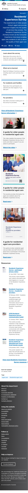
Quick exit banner (6, 419)
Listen (5, 45)
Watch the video (9, 147)
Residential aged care (16, 377)
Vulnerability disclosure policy (9, 425)
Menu (6, 9)
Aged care (5, 377)
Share (18, 45)
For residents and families (12, 83)
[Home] (14, 4)
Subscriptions (5, 423)
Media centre (5, 434)
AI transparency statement (8, 394)
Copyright (4, 413)
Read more (7, 201)
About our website (6, 409)
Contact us (4, 399)
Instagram (4, 448)
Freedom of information (8, 396)
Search (23, 9)
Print (11, 45)
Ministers (3, 390)
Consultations (5, 438)
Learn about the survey (11, 53)
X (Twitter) (4, 444)
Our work (22, 13)
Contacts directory (6, 401)
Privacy (3, 417)
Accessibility (4, 411)
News (2, 436)
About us (3, 388)
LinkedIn (3, 442)
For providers (8, 98)
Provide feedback (8, 464)
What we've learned (10, 68)
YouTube (3, 446)
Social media (5, 421)
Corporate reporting (7, 392)
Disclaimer (4, 415)
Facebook (4, 440)
